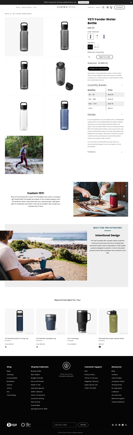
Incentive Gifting (37, 398)
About (98, 8)
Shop (18, 8)
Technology (11, 395)
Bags (8, 371)
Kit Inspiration (117, 388)
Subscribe (83, 424)
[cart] (111, 7)
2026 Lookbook (36, 392)
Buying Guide (27, 8)
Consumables (12, 378)
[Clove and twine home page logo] (66, 371)
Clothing (10, 375)
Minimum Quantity (96, 52)
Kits (35, 8)
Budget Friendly (37, 378)
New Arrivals (35, 402)
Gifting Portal (117, 385)
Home (7, 14)
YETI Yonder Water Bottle (22, 14)
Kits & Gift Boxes (37, 381)
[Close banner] (131, 2)
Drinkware (10, 381)
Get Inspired (83, 2)
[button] (103, 7)
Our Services (116, 395)
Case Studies (117, 378)
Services (91, 8)
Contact (119, 7)
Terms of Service (91, 378)
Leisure (9, 385)
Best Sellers (35, 375)
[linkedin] (113, 425)
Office (9, 388)
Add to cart (104, 57)
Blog (113, 371)
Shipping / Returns (92, 381)
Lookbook (115, 392)
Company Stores (118, 381)
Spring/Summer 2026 (39, 409)
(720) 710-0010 (90, 388)
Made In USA (35, 385)
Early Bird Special (37, 388)
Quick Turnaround (38, 395)
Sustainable (35, 405)
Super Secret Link (91, 385)
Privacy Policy (90, 375)
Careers (115, 375)
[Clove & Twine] (66, 7)
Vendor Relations (118, 402)
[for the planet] (14, 425)
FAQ (86, 371)
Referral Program (118, 398)
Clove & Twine (66, 432)
